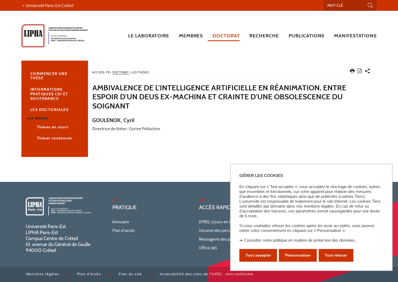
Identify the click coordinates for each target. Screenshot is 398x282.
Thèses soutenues (54, 138)
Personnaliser (298, 255)
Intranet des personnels (220, 231)
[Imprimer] (352, 72)
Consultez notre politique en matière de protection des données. (300, 240)
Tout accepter (258, 255)
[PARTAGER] (367, 72)
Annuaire (120, 222)
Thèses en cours (52, 126)
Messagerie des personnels (223, 240)
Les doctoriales (49, 109)
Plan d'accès (123, 231)
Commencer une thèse (48, 76)
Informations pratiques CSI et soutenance (49, 94)
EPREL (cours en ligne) (219, 222)
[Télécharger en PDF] (360, 72)
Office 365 (208, 248)
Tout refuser (336, 255)
